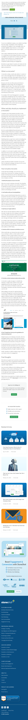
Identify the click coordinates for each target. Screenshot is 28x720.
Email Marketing (4, 612)
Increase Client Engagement (7, 663)
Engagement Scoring (5, 621)
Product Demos (4, 691)
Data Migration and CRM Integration (8, 631)
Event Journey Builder (5, 619)
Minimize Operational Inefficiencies (8, 668)
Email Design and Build (6, 635)
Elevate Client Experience (6, 666)
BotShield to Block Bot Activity (7, 610)
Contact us (3, 682)
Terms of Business (5, 712)
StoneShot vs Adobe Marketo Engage (9, 649)
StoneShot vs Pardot (5, 647)
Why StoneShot (4, 675)
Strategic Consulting (5, 628)
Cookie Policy (4, 710)
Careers (3, 680)
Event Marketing (4, 617)
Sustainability (4, 677)
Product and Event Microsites (7, 638)
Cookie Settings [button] (5, 9)
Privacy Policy (11, 710)
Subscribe (14, 394)
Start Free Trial (10, 591)
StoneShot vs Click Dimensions (7, 652)
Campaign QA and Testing (6, 640)
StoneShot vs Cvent (5, 656)
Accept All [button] (12, 9)
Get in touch (15, 377)
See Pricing (18, 591)
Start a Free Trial (14, 416)
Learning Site (4, 689)
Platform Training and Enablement (8, 633)
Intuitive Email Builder (5, 614)
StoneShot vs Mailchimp (6, 654)
